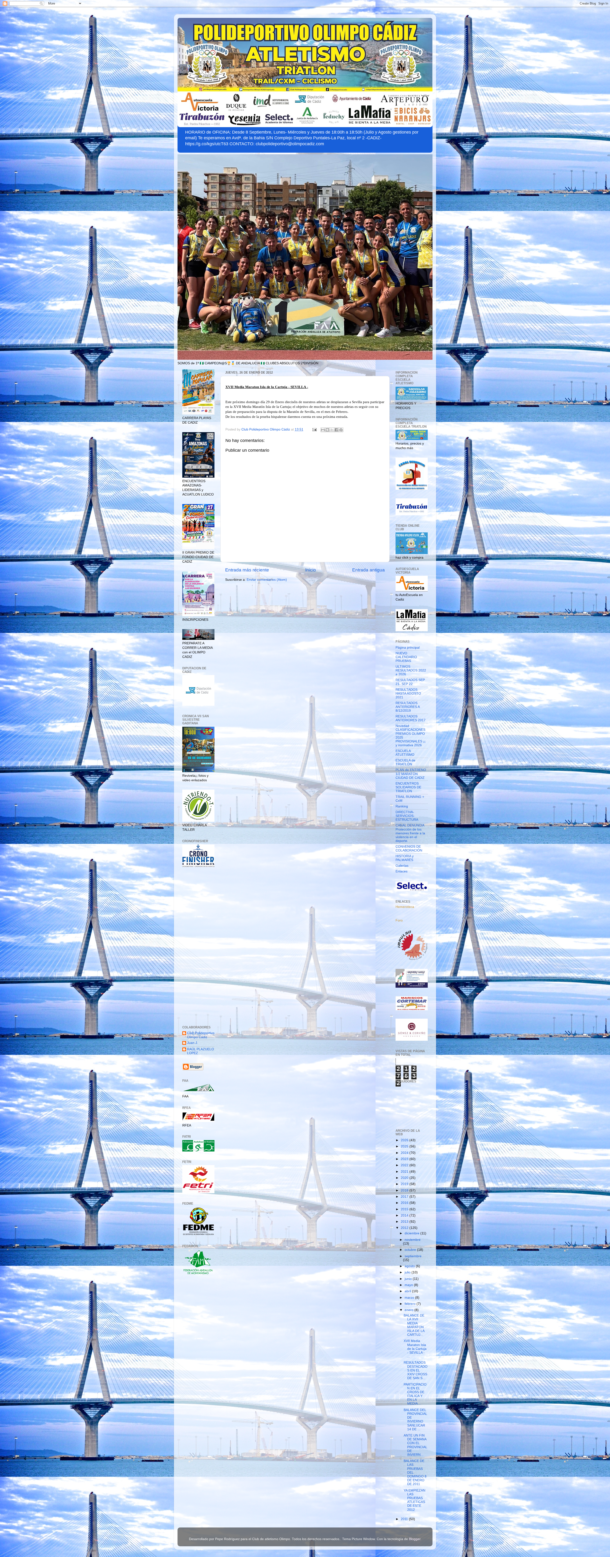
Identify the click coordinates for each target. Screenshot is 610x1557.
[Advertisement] (198, 947)
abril (408, 1291)
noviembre (413, 1240)
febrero (411, 1304)
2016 (405, 1203)
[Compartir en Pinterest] (341, 429)
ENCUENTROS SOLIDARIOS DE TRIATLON (408, 787)
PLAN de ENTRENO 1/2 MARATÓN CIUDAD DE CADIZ (411, 773)
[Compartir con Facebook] (336, 429)
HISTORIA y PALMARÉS (405, 858)
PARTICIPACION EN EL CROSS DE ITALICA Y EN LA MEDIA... (415, 1394)
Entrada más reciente (247, 569)
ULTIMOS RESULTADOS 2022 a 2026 (411, 670)
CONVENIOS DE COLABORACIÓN (409, 848)
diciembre (412, 1233)
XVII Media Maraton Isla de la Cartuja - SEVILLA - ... (415, 1348)
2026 (405, 1140)
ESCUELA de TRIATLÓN (405, 762)
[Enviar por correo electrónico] (322, 429)
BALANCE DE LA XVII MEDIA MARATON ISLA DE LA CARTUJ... (414, 1325)
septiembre (413, 1256)
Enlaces (401, 871)
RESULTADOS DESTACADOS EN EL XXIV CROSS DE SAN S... (415, 1370)
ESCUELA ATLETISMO (405, 752)
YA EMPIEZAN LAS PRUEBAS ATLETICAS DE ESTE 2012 (414, 1500)
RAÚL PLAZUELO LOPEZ (200, 1051)
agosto (410, 1266)
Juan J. (192, 1043)
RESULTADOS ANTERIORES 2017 (411, 718)
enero (409, 1310)
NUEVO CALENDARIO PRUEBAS (406, 657)
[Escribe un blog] (327, 429)
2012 (405, 1228)
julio (408, 1272)
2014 (405, 1215)
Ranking (402, 806)
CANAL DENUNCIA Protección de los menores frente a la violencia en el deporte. (410, 833)
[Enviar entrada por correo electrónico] (314, 429)
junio (409, 1279)
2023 (405, 1159)
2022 (405, 1165)
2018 (405, 1190)
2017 (405, 1196)
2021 (405, 1171)
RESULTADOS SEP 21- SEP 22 (410, 682)
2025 (405, 1146)
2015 (405, 1209)
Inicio (310, 569)
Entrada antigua (368, 569)
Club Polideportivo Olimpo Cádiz (200, 1035)
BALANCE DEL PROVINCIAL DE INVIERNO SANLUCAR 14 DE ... (415, 1419)
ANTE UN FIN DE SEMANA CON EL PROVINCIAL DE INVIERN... (415, 1445)
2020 (405, 1178)
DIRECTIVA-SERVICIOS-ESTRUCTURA (407, 815)
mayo (409, 1285)
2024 (405, 1153)
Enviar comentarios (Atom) (267, 579)
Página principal (408, 647)
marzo (410, 1297)
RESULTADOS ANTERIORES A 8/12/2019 (408, 706)
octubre (411, 1250)
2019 (405, 1184)
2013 (405, 1221)
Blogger (414, 1539)
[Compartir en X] (332, 429)
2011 (405, 1519)
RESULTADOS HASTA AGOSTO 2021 (408, 693)
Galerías (402, 865)
